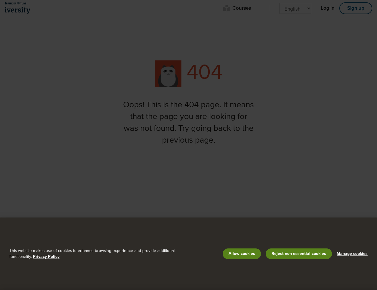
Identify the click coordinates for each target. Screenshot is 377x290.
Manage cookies (352, 253)
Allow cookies (242, 253)
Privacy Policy (46, 256)
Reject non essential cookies (299, 253)
